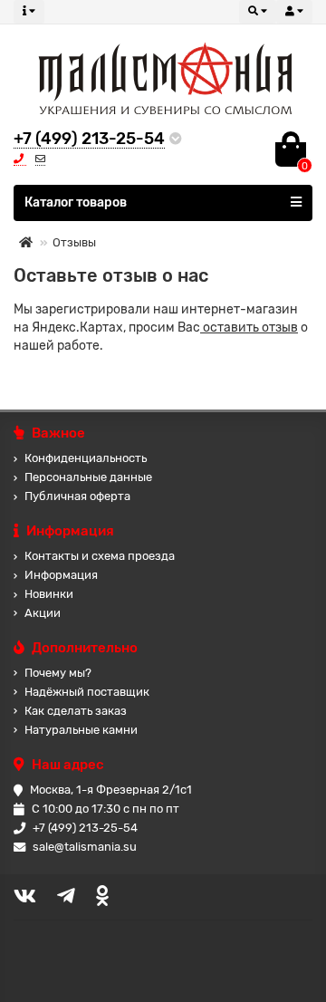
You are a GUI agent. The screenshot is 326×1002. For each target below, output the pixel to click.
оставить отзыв (249, 327)
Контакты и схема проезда (99, 556)
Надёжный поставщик (86, 692)
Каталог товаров (75, 202)
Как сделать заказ (75, 711)
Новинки (48, 594)
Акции (42, 613)
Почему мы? (57, 672)
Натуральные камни (81, 730)
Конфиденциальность (85, 458)
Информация (61, 575)
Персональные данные (88, 477)
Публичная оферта (77, 496)
